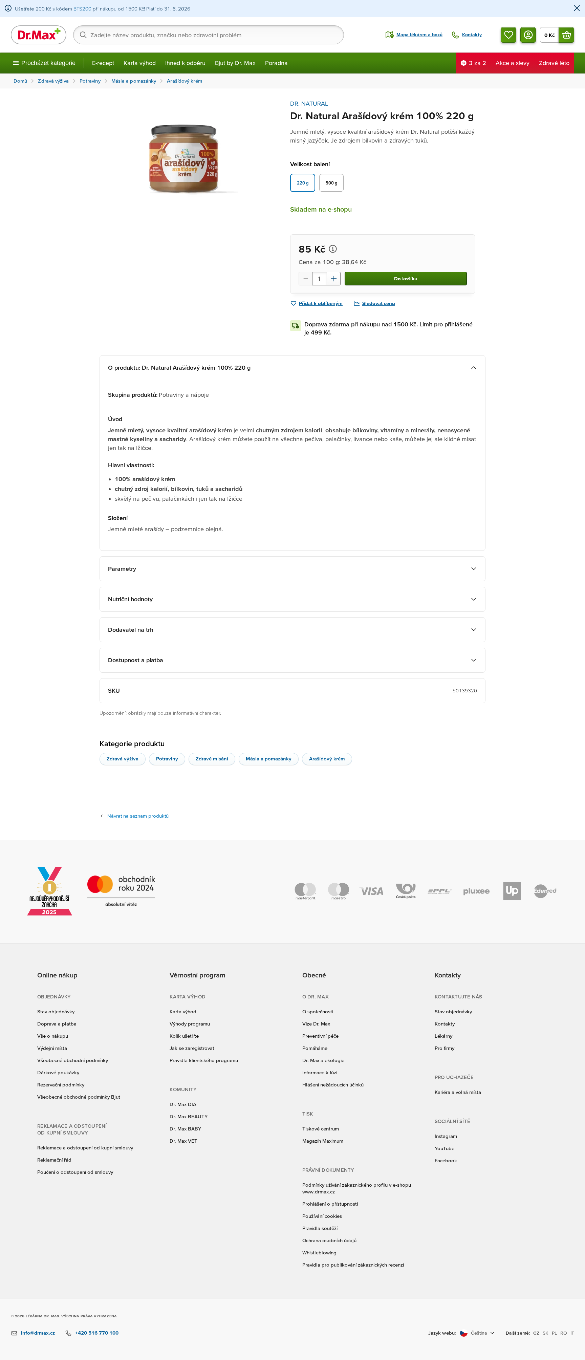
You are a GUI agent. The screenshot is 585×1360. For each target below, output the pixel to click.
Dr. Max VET (183, 1141)
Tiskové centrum (320, 1128)
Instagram (446, 1136)
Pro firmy (444, 1048)
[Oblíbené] (508, 35)
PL (554, 1333)
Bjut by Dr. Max (235, 62)
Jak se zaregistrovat (192, 1048)
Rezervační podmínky (60, 1084)
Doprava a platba (57, 1024)
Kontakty (445, 1024)
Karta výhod (140, 62)
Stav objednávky (55, 1011)
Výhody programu (190, 1024)
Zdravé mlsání (212, 758)
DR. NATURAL (309, 103)
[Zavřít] (577, 8)
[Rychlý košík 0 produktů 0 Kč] (566, 35)
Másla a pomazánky (268, 758)
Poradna (276, 62)
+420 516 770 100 (96, 1333)
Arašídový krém (327, 758)
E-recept (103, 62)
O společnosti (317, 1011)
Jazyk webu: (442, 1333)
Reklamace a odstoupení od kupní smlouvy (85, 1147)
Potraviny (167, 758)
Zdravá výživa (122, 758)
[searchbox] (208, 34)
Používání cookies (322, 1216)
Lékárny (443, 1036)
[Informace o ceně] (332, 248)
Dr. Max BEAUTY (189, 1116)
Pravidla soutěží (320, 1228)
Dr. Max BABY (185, 1128)
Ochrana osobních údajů (329, 1240)
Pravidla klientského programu (204, 1060)
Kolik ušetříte (184, 1036)
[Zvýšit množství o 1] (334, 278)
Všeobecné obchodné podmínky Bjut (78, 1097)
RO (563, 1333)
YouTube (444, 1148)
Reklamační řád (54, 1160)
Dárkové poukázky (58, 1072)
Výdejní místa (52, 1048)
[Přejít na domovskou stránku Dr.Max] (38, 34)
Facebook (446, 1160)
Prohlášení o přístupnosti (330, 1204)
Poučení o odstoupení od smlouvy (75, 1172)
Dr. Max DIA (183, 1104)
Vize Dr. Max (316, 1024)
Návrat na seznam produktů (138, 816)
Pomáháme (314, 1048)
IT (572, 1333)
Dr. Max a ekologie (323, 1060)
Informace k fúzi (319, 1072)
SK (545, 1333)
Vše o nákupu (52, 1036)
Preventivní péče (320, 1036)
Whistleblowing (319, 1252)
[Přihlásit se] (528, 35)
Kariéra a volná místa (458, 1092)
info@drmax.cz (38, 1333)
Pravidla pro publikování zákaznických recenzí (353, 1265)
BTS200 (82, 9)
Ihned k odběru (185, 62)
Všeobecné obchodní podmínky (72, 1060)
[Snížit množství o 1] (305, 278)
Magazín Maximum (322, 1141)
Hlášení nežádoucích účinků (333, 1084)
